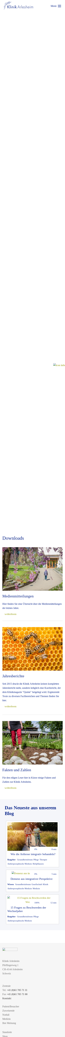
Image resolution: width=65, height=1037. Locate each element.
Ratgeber (11, 859)
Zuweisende (8, 1010)
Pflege (36, 859)
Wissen (10, 884)
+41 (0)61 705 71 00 (17, 994)
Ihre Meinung (9, 1023)
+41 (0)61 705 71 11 (17, 990)
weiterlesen (10, 614)
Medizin (36, 888)
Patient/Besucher (10, 1006)
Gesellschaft (37, 884)
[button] (56, 6)
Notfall (5, 1014)
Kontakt (6, 998)
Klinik (45, 884)
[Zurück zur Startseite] (18, 6)
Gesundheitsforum (25, 859)
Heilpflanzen (38, 864)
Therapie (43, 859)
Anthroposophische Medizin (19, 864)
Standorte (7, 1032)
